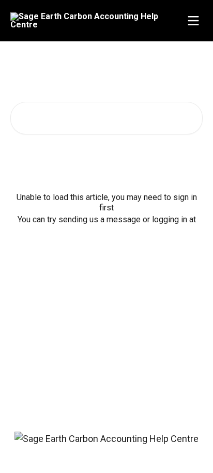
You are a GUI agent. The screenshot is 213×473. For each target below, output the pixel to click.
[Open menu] (193, 20)
